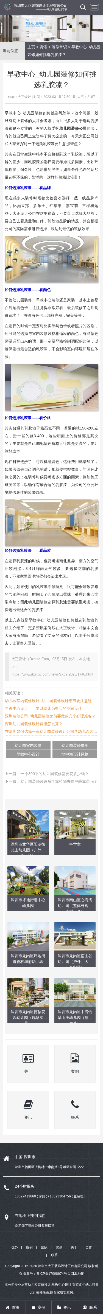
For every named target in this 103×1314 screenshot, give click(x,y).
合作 (88, 1247)
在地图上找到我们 (30, 1215)
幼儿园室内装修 (28, 745)
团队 (44, 1247)
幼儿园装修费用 (75, 745)
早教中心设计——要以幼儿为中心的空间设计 (43, 708)
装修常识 (59, 47)
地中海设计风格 (75, 754)
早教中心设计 (28, 754)
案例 (29, 1247)
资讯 (43, 47)
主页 (31, 47)
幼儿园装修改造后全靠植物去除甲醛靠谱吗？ (59, 781)
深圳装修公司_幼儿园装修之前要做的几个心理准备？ (50, 716)
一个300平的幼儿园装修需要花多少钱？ (55, 774)
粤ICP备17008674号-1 (53, 1274)
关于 (74, 1247)
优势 (14, 1247)
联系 (54, 1255)
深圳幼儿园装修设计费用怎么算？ (34, 724)
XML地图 (77, 1274)
